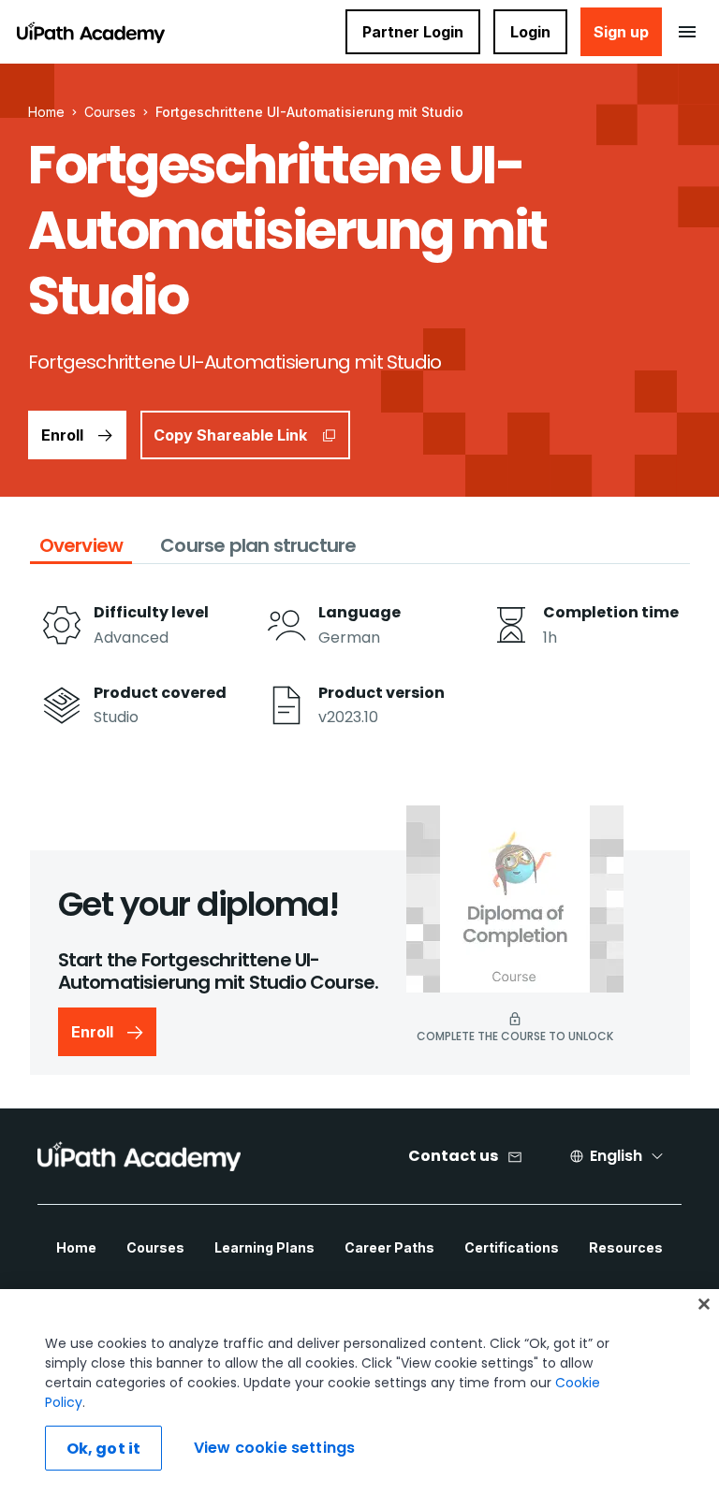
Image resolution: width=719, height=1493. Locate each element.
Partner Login (412, 31)
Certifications (511, 1247)
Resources (626, 1247)
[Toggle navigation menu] (686, 32)
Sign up (621, 31)
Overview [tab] (81, 545)
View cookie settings (274, 1447)
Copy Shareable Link (230, 435)
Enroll (62, 435)
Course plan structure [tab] (258, 545)
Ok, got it (103, 1448)
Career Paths (389, 1247)
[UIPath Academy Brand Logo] (139, 1156)
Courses (110, 112)
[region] (359, 1391)
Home (76, 1247)
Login (530, 31)
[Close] (704, 1304)
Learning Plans (264, 1247)
